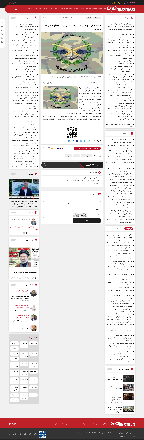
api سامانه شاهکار (24, 344)
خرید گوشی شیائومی (24, 355)
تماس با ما (103, 424)
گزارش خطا (46, 148)
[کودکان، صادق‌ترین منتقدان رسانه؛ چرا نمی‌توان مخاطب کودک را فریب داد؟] (128, 409)
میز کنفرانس (14, 400)
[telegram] (2, 27)
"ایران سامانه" (123, 436)
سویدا (68, 156)
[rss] (2, 42)
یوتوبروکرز (15, 348)
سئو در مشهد (24, 364)
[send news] (48, 18)
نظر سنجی (49, 424)
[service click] (113, 3)
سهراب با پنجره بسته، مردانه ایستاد (20, 311)
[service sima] (120, 3)
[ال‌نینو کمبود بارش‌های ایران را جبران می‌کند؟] (33, 328)
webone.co (33, 371)
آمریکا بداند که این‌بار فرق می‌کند (21, 219)
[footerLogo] (123, 424)
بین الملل (97, 18)
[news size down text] (51, 83)
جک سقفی (34, 395)
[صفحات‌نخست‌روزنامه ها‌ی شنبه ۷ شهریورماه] (24, 257)
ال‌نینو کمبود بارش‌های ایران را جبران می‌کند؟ (20, 328)
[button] (29, 233)
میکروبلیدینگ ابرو (23, 380)
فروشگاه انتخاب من (24, 372)
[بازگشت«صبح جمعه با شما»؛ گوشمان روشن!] (128, 387)
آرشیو (83, 424)
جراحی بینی (33, 353)
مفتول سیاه (34, 387)
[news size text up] (44, 83)
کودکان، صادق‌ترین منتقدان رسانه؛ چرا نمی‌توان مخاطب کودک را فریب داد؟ (115, 409)
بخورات (16, 359)
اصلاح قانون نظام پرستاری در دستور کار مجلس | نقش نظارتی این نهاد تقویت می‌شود (20, 298)
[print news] (44, 18)
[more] (109, 369)
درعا (77, 156)
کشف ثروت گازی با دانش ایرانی (21, 321)
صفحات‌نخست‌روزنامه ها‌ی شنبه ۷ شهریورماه (24, 272)
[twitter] (2, 31)
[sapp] (2, 39)
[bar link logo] (12, 3)
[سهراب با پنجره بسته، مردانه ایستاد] (33, 308)
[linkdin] (73, 141)
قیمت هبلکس (16, 388)
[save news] (51, 18)
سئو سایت (34, 343)
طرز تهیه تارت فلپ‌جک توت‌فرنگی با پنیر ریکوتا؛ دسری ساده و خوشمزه (119, 220)
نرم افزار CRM (16, 365)
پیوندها (89, 424)
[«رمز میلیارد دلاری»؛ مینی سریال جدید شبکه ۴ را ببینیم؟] (128, 378)
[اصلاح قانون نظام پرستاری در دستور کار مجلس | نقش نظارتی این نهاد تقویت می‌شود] (33, 296)
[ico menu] (11, 9)
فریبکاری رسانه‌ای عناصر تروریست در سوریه (87, 178)
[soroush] (69, 141)
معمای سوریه (95, 183)
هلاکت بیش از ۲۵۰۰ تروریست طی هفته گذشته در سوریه (83, 181)
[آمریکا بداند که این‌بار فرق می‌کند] (35, 221)
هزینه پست (14, 353)
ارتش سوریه (86, 156)
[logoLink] (121, 9)
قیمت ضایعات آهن (14, 380)
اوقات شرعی (57, 424)
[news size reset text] (48, 83)
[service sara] (126, 3)
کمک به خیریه (35, 380)
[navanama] (132, 3)
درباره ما (95, 424)
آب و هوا (64, 424)
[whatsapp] (89, 141)
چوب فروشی (14, 343)
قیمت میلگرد (14, 395)
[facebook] (77, 141)
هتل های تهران (15, 372)
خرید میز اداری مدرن (24, 396)
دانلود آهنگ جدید (33, 365)
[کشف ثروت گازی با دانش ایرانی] (33, 318)
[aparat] (2, 35)
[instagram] (2, 23)
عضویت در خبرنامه (74, 424)
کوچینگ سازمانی (25, 388)
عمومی (89, 18)
